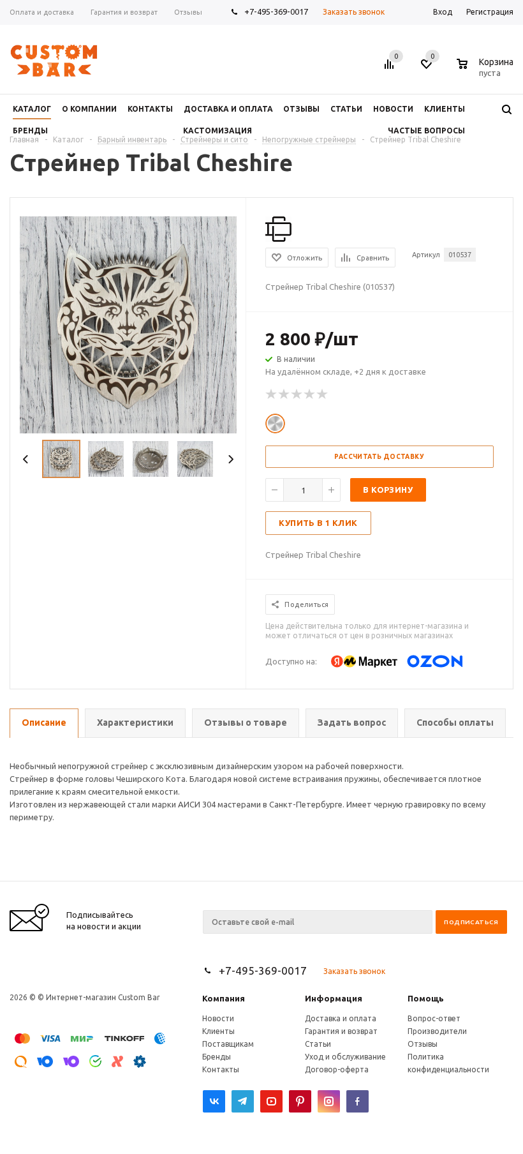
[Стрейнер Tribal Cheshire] (128, 323)
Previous (26, 459)
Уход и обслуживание (345, 1057)
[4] (310, 394)
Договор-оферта (337, 1069)
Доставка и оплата (340, 1018)
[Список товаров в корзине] (486, 71)
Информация (333, 998)
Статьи (318, 1044)
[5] (322, 394)
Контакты (220, 1069)
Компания (223, 998)
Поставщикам (228, 1044)
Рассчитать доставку (379, 456)
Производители (437, 1031)
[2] (284, 394)
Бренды (216, 1057)
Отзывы (423, 1044)
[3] (297, 394)
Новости (218, 1018)
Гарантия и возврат (341, 1031)
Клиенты (218, 1031)
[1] (271, 394)
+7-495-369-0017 (276, 11)
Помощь (426, 998)
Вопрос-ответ (434, 1018)
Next (230, 459)
